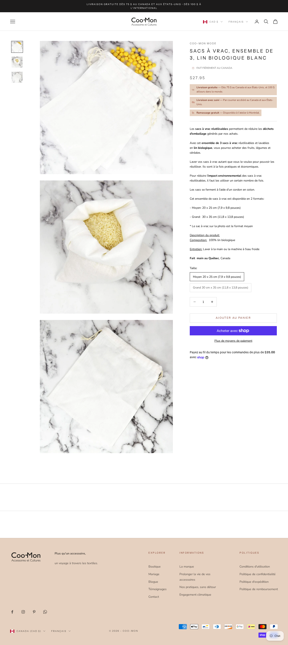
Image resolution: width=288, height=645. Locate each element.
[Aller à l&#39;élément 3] (17, 77)
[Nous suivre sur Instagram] (23, 612)
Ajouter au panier (233, 318)
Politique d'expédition (254, 582)
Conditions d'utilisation (255, 566)
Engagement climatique (195, 594)
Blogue (153, 582)
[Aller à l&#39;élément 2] (17, 62)
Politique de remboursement (259, 589)
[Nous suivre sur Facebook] (12, 612)
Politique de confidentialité (258, 574)
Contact (153, 597)
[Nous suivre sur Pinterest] (34, 612)
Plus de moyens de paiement (233, 341)
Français (236, 21)
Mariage (153, 574)
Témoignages (157, 589)
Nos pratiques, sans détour (197, 587)
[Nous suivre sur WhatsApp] (45, 612)
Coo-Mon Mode (203, 43)
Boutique (154, 566)
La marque (186, 566)
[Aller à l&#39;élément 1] (17, 47)
